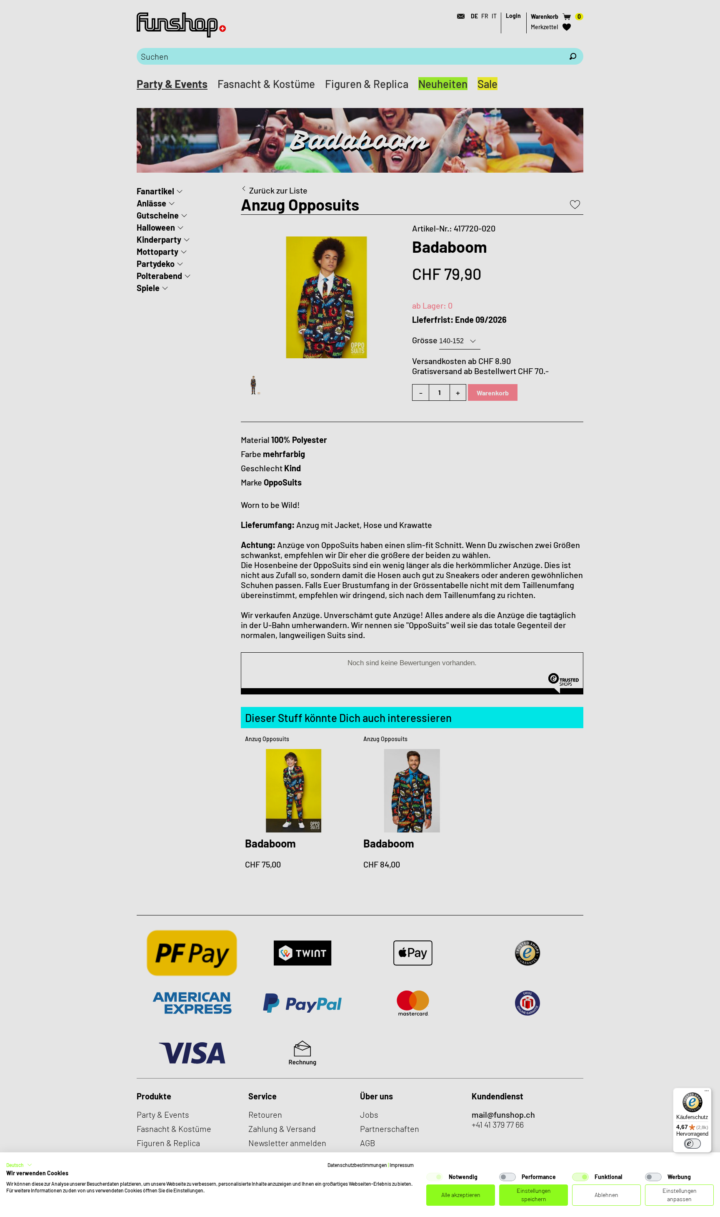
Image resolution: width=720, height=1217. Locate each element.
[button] (19, 1164)
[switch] (692, 1144)
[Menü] (707, 1093)
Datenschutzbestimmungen (357, 1165)
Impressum (402, 1165)
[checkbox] (434, 1177)
